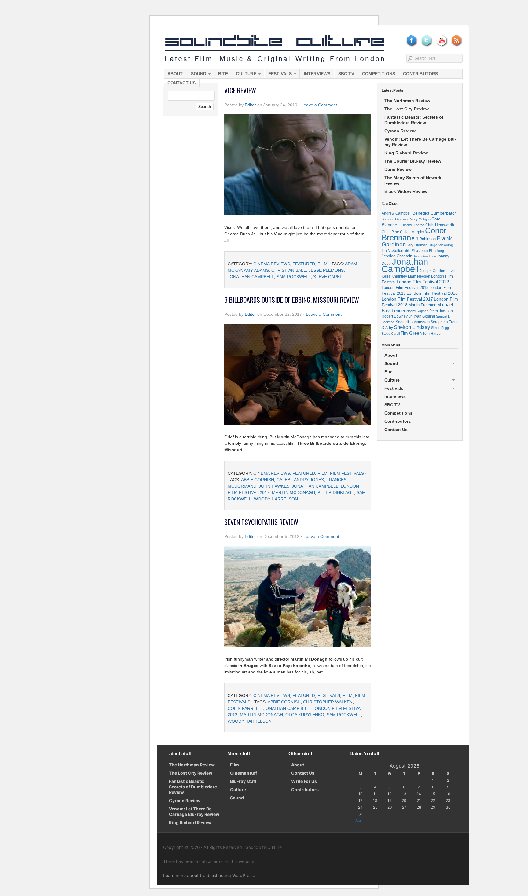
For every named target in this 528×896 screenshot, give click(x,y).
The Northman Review (407, 100)
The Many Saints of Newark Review (412, 180)
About (175, 73)
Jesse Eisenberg (431, 251)
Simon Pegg (440, 328)
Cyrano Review (400, 130)
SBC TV (346, 73)
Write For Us (304, 781)
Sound (197, 74)
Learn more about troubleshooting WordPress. (209, 875)
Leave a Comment (319, 104)
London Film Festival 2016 (432, 293)
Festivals (278, 74)
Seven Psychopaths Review (261, 522)
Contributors (420, 73)
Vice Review (240, 90)
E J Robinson (424, 239)
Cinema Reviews (271, 263)
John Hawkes (274, 486)
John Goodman (424, 256)
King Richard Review (406, 152)
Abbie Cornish (257, 479)
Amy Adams (256, 270)
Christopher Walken (328, 701)
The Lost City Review (406, 108)
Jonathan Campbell (251, 276)
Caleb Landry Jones (300, 479)
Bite (223, 73)
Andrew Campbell (397, 213)
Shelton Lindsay (412, 327)
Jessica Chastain (397, 256)
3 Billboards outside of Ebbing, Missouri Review (291, 299)
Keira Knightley (394, 276)
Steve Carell (329, 276)
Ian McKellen (392, 251)
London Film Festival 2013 (405, 287)
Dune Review (398, 169)
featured (303, 263)
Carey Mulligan (420, 219)
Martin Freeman (422, 305)
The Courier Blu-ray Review (412, 161)
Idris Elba (411, 251)
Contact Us (181, 82)
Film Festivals (347, 473)
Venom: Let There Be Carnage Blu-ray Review (420, 142)
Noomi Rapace (417, 311)
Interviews (317, 73)
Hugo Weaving (440, 245)
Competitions (378, 73)
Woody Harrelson (276, 498)
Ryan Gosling (424, 316)
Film (322, 263)
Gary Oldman (416, 245)
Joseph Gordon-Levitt (437, 271)
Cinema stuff (243, 773)
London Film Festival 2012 (423, 281)
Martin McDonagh (293, 492)
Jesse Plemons (326, 270)
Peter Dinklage (335, 492)
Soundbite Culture (274, 49)
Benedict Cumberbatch (435, 213)
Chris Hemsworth (439, 225)
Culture (244, 74)
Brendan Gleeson (395, 219)
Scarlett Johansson (412, 321)
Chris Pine (390, 232)
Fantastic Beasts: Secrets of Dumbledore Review (413, 120)
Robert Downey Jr (397, 316)
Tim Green (411, 333)
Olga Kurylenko (304, 714)
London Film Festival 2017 (407, 299)
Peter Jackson (441, 311)
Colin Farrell (244, 708)
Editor (250, 104)
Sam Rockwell (294, 276)
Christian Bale (288, 270)
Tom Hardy (432, 333)
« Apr (357, 820)
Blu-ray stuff (243, 781)
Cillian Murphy (412, 232)
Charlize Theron (412, 225)
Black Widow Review (405, 191)
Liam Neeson (419, 276)
